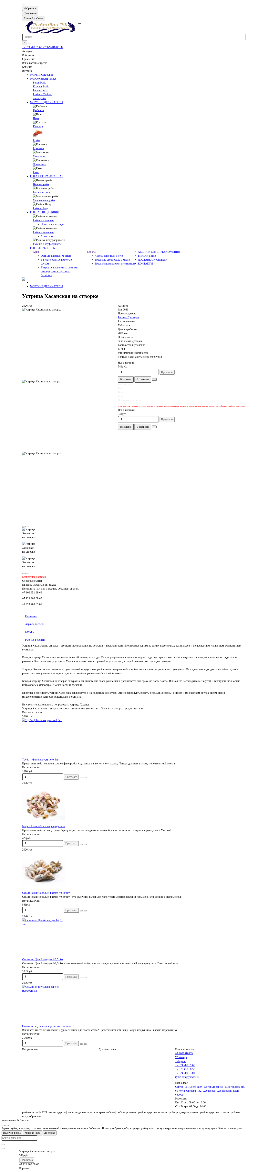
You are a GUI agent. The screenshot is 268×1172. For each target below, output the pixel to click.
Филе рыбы (39, 98)
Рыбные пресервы (43, 220)
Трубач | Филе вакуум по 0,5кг (40, 759)
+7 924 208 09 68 (32, 47)
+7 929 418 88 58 (53, 47)
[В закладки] (81, 777)
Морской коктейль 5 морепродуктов (43, 826)
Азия (36, 251)
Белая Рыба (39, 82)
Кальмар (38, 126)
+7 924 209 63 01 (185, 1073)
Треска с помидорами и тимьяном (115, 263)
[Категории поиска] (79, 23)
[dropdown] (23, 4)
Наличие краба (12, 1132)
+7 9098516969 (184, 1053)
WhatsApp (181, 1057)
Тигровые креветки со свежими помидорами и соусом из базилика (59, 271)
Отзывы (29, 631)
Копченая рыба (41, 192)
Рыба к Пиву (40, 208)
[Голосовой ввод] (3, 1144)
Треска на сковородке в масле (112, 259)
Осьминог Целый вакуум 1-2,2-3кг (42, 959)
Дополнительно (108, 1049)
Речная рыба (40, 90)
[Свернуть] (7, 1125)
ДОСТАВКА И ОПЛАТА (152, 259)
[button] (23, 526)
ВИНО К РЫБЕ (147, 255)
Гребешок (38, 110)
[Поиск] (29, 43)
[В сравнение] (85, 777)
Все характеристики (129, 400)
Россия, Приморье (128, 317)
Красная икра (32, 1132)
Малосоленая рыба (44, 200)
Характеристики (34, 624)
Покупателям (30, 1049)
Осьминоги (39, 164)
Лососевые (47, 236)
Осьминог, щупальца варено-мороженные (47, 1026)
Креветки (38, 148)
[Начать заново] (3, 1125)
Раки (36, 172)
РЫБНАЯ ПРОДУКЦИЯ (44, 212)
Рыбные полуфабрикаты (47, 243)
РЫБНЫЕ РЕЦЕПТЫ (43, 247)
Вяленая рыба (41, 184)
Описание (31, 616)
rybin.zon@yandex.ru (187, 1077)
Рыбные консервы (43, 232)
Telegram (180, 1061)
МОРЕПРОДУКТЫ (41, 74)
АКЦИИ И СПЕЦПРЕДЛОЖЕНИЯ (159, 251)
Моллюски (39, 156)
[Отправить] (3, 1148)
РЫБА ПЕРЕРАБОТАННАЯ (46, 176)
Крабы (36, 140)
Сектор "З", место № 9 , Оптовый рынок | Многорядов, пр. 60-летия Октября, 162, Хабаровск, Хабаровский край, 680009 (210, 1090)
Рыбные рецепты (35, 639)
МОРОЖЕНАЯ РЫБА (43, 78)
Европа (91, 251)
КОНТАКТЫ (145, 263)
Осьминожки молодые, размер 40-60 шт (46, 892)
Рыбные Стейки (42, 94)
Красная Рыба (41, 86)
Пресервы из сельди (52, 224)
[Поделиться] (154, 379)
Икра (36, 118)
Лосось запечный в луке (109, 255)
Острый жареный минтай (56, 255)
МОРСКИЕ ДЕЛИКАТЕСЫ (46, 102)
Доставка (49, 1132)
